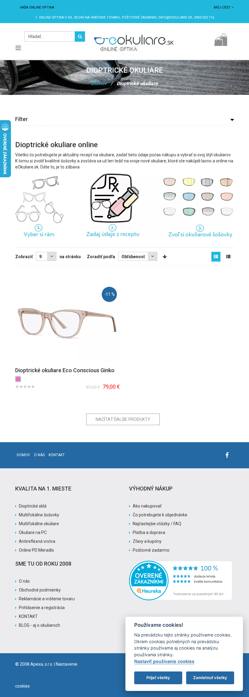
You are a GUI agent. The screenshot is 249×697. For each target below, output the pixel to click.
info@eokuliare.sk (175, 17)
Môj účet (222, 7)
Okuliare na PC (33, 532)
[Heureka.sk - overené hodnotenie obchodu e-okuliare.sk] (180, 563)
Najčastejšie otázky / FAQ (157, 523)
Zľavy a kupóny (147, 541)
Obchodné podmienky (40, 590)
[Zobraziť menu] (18, 48)
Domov (99, 83)
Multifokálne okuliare (39, 523)
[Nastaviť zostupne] (165, 256)
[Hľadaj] (80, 36)
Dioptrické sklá (32, 506)
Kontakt (57, 455)
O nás (39, 455)
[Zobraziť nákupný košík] (220, 38)
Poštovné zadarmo (151, 550)
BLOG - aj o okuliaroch (39, 625)
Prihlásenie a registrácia (42, 607)
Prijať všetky (158, 677)
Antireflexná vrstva (37, 541)
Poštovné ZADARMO (139, 17)
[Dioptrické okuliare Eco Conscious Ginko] (67, 323)
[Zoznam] (228, 257)
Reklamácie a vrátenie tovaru (47, 598)
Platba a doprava (149, 532)
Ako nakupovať (147, 506)
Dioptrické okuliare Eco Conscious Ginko (64, 370)
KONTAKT (28, 616)
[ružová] (18, 379)
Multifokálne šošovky (39, 514)
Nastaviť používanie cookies (164, 661)
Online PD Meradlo (36, 550)
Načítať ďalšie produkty (123, 419)
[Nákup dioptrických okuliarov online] (124, 205)
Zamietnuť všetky (210, 677)
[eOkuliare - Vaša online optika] (134, 34)
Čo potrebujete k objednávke (160, 514)
